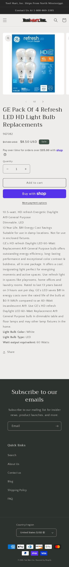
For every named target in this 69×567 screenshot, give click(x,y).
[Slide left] (26, 101)
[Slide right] (43, 101)
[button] (5, 20)
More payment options (34, 203)
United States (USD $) (32, 532)
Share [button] (11, 352)
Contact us (14, 472)
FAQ (10, 498)
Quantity (8, 161)
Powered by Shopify (43, 560)
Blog (10, 481)
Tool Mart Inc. (29, 560)
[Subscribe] (57, 426)
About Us (13, 464)
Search (12, 455)
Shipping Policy (17, 490)
